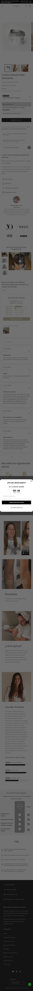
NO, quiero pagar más (16, 507)
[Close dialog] (31, 481)
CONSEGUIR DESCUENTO (16, 502)
